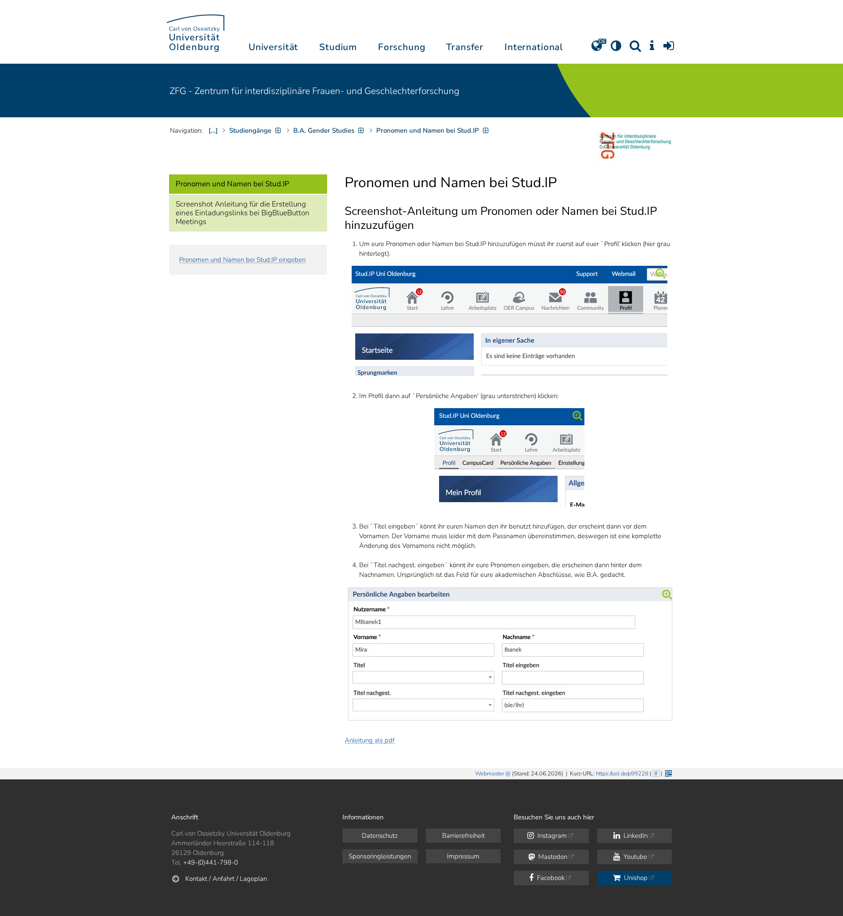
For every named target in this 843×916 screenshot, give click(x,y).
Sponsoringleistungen (380, 856)
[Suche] (635, 49)
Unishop (635, 877)
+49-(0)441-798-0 (210, 862)
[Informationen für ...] (652, 49)
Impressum (463, 856)
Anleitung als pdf (370, 740)
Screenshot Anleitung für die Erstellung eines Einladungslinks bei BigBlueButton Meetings (243, 213)
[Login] (668, 49)
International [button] (533, 47)
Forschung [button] (401, 47)
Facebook (550, 877)
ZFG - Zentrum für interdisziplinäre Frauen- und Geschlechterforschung (314, 91)
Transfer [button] (464, 47)
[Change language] (596, 49)
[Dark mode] (616, 49)
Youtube (634, 856)
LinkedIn (635, 835)
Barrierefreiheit (463, 835)
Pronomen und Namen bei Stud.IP (232, 184)
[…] (213, 130)
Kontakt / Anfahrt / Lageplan (226, 878)
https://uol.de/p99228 (622, 774)
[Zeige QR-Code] (667, 772)
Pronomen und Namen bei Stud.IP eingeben (242, 259)
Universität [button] (273, 47)
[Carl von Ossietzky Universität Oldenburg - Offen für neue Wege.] (195, 32)
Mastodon (552, 856)
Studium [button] (338, 47)
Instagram (551, 835)
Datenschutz (380, 835)
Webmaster (489, 774)
